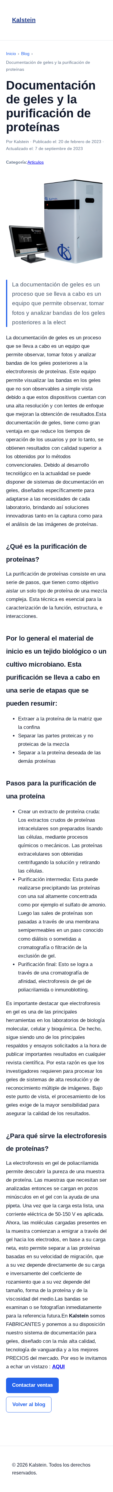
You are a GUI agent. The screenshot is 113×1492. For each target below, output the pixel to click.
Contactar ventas (32, 1385)
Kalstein (24, 20)
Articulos (35, 162)
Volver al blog (28, 1404)
